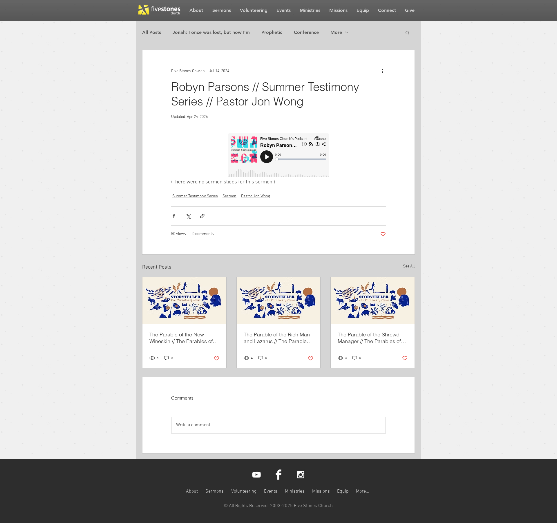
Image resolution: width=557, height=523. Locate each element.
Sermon (229, 196)
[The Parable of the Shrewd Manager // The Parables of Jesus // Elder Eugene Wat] (373, 300)
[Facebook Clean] (278, 474)
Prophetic (271, 32)
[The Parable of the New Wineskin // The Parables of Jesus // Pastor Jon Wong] (184, 300)
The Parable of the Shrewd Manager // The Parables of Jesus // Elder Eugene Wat (369, 338)
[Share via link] (202, 216)
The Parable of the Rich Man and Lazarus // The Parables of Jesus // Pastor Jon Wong (277, 338)
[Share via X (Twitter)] (188, 216)
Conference (306, 32)
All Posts (151, 32)
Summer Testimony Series (195, 196)
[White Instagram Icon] (300, 474)
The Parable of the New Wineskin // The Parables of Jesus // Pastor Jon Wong (181, 338)
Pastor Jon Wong (255, 196)
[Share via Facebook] (174, 216)
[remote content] (278, 156)
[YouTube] (256, 474)
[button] (407, 32)
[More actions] (382, 71)
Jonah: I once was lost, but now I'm (211, 32)
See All (409, 266)
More (336, 32)
